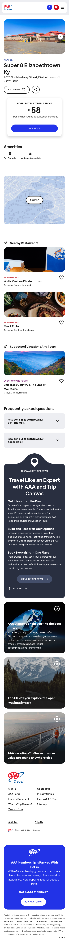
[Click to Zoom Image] (34, 36)
